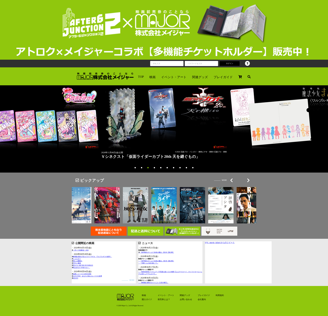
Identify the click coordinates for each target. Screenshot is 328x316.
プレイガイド (223, 77)
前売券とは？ (164, 299)
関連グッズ (200, 77)
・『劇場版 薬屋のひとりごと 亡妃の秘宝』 (153, 282)
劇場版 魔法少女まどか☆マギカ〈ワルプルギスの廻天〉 (92, 256)
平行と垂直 (77, 263)
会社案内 (202, 299)
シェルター (77, 259)
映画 (152, 77)
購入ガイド (147, 299)
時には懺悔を (77, 261)
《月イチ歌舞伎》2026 (81, 250)
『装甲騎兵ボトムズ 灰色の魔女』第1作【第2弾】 (157, 252)
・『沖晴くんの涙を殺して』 (148, 263)
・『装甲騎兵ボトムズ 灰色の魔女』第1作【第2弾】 (156, 261)
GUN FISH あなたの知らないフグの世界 (87, 276)
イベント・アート (174, 77)
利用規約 (220, 295)
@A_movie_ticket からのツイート (220, 242)
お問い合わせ (186, 299)
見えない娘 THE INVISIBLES (83, 265)
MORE (224, 180)
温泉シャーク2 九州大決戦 (82, 274)
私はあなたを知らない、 (81, 267)
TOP (141, 76)
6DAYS (75, 278)
